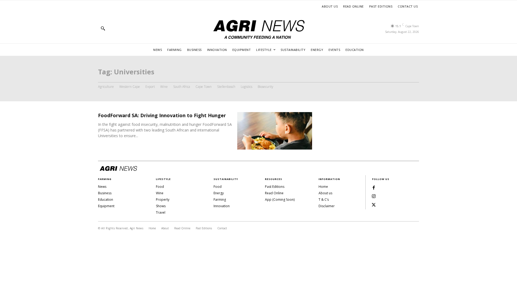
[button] (103, 28)
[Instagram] (373, 196)
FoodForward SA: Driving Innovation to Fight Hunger (162, 115)
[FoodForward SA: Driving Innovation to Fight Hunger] (274, 131)
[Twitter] (373, 205)
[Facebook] (373, 187)
